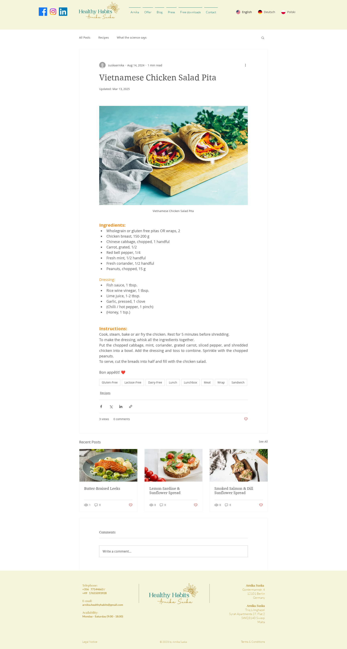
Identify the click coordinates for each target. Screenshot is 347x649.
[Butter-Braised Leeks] (108, 465)
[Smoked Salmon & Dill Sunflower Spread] (239, 465)
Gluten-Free (110, 382)
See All (263, 441)
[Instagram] (53, 11)
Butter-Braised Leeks (102, 488)
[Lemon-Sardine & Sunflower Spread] (174, 465)
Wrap (221, 382)
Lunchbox (190, 382)
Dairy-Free (155, 382)
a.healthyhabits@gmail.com (106, 604)
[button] (263, 37)
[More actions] (245, 65)
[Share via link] (131, 406)
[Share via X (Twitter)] (111, 406)
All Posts (84, 37)
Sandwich (238, 382)
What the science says (132, 37)
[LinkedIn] (63, 11)
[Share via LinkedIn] (121, 406)
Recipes (103, 37)
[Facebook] (43, 11)
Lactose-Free (133, 382)
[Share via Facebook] (101, 406)
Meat (207, 382)
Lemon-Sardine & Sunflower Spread (165, 490)
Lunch (173, 382)
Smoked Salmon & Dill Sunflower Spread (233, 490)
